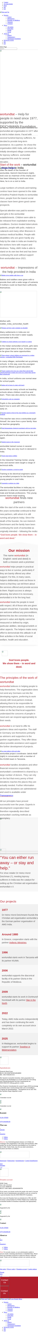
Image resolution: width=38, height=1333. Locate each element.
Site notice (3, 1269)
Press (5, 5)
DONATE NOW (9, 40)
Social (9, 32)
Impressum (3, 1160)
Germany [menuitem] (10, 1310)
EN (5, 9)
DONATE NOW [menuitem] (9, 1327)
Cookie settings (32, 1269)
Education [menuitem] (10, 1315)
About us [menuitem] (6, 1320)
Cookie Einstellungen (31, 1160)
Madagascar (10, 18)
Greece (9, 17)
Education (10, 28)
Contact (6, 2)
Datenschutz (11, 1160)
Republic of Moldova (13, 20)
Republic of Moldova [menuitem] (13, 1307)
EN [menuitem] (5, 1330)
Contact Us (4, 1281)
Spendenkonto (20, 1160)
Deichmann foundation (14, 38)
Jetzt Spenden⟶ (2, 1165)
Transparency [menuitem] (11, 1324)
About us (6, 33)
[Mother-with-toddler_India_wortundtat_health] (18, 317)
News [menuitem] (5, 1312)
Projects (6, 15)
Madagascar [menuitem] (10, 1305)
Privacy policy (11, 1269)
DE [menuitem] (5, 1329)
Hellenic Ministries (17, 942)
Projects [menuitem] (6, 1302)
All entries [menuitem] (10, 1314)
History (9, 35)
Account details (8, 4)
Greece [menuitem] (9, 1304)
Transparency (11, 37)
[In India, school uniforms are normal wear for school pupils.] (19, 374)
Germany (10, 23)
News (5, 25)
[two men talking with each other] (10, 751)
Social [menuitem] (9, 1319)
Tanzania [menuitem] (10, 1309)
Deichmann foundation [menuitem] (14, 1325)
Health (9, 30)
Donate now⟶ (2, 1274)
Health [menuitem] (9, 1317)
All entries (10, 27)
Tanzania (10, 22)
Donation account (22, 1269)
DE (5, 7)
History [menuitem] (9, 1322)
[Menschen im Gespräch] (7, 168)
